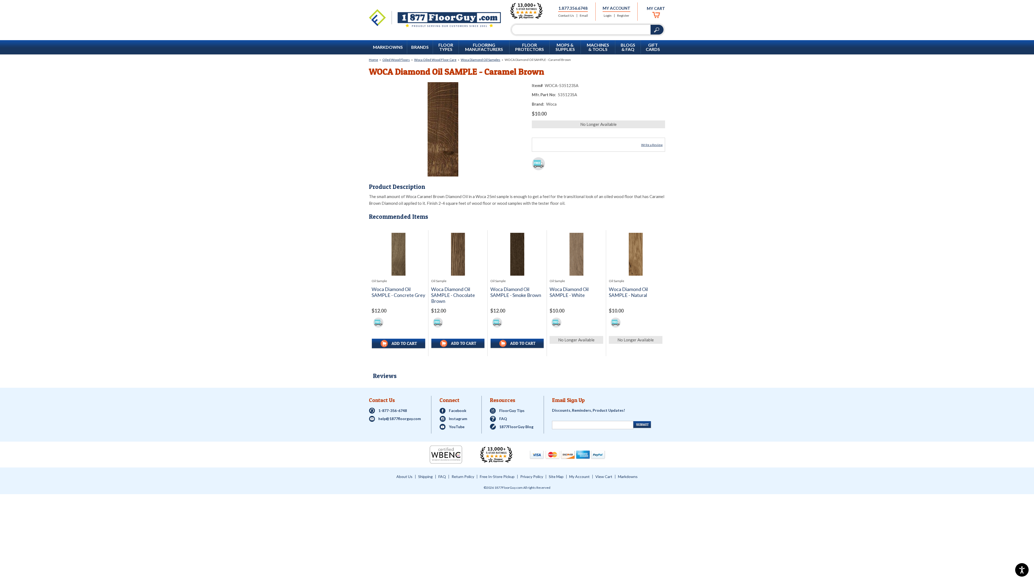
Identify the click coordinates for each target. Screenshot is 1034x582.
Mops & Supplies (565, 47)
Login (608, 15)
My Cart (656, 8)
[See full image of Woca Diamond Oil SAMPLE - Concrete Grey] (398, 254)
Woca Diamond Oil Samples (480, 60)
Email (584, 15)
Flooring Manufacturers (484, 47)
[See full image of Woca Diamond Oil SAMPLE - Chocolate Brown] (458, 254)
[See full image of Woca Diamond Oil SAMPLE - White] (576, 254)
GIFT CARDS (653, 47)
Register (623, 15)
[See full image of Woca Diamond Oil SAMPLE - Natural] (635, 254)
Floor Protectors (529, 47)
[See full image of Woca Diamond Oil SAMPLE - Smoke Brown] (517, 254)
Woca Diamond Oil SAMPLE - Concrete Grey (398, 292)
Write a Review (652, 145)
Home (373, 60)
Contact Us (566, 15)
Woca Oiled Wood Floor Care (435, 60)
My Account (616, 8)
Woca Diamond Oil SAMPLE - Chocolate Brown (453, 295)
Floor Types (445, 47)
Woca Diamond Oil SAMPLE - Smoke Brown (515, 292)
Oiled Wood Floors (396, 60)
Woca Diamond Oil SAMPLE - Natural (628, 292)
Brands (420, 47)
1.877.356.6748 (573, 8)
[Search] (581, 29)
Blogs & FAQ (628, 47)
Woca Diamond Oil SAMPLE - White (569, 292)
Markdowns (388, 47)
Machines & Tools (598, 47)
